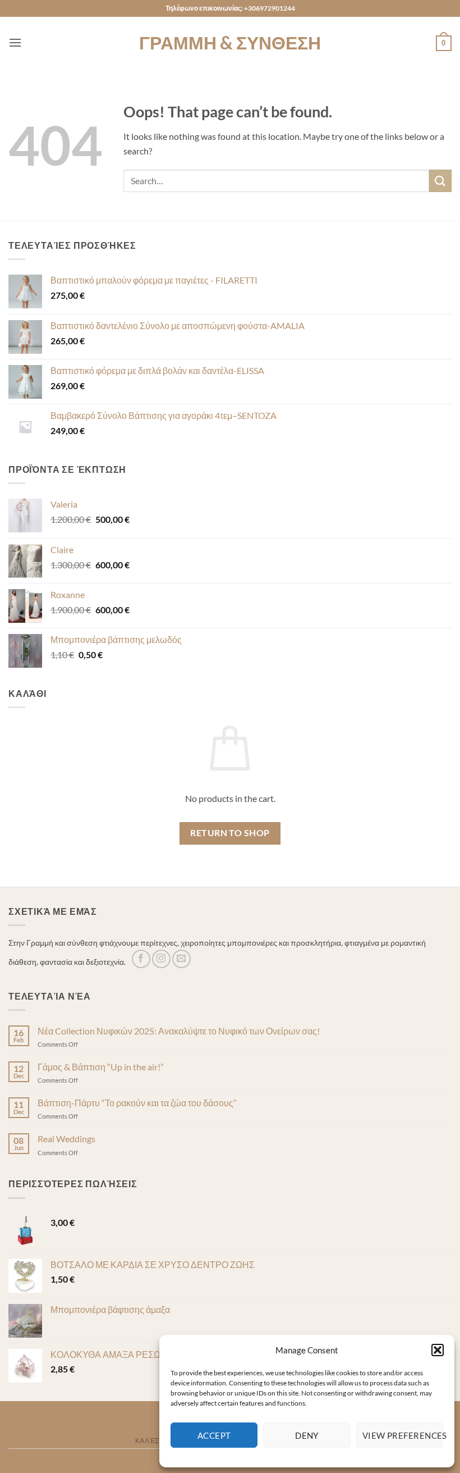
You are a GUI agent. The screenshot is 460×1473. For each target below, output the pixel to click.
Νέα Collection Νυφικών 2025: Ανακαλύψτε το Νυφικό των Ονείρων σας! (179, 1030)
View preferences (402, 1435)
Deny (307, 1435)
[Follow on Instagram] (161, 959)
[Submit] (440, 180)
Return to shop (230, 833)
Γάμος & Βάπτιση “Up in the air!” (101, 1066)
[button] (437, 1350)
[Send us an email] (181, 959)
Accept (214, 1435)
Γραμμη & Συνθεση (230, 43)
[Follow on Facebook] (141, 959)
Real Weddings (66, 1138)
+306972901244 (269, 8)
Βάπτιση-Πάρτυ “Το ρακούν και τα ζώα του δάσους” (137, 1102)
